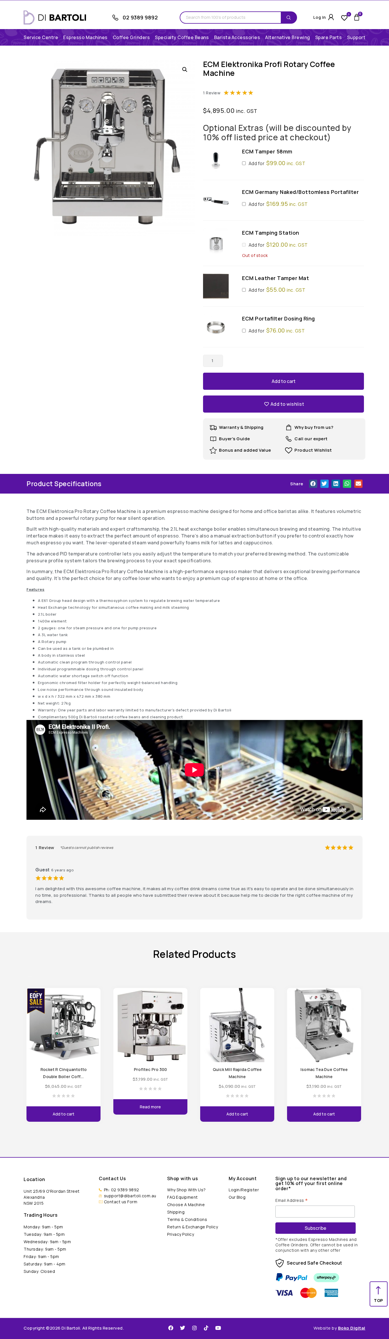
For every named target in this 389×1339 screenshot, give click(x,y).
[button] (85, 37)
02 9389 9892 (140, 17)
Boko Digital (351, 1328)
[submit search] (290, 17)
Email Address (291, 1200)
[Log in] (331, 17)
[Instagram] (194, 1328)
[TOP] (378, 1290)
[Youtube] (218, 1328)
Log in (319, 17)
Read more (150, 1106)
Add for (276, 163)
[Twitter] (182, 1328)
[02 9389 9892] (115, 17)
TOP (378, 1300)
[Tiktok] (206, 1328)
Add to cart (284, 381)
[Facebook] (171, 1328)
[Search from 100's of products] (230, 17)
